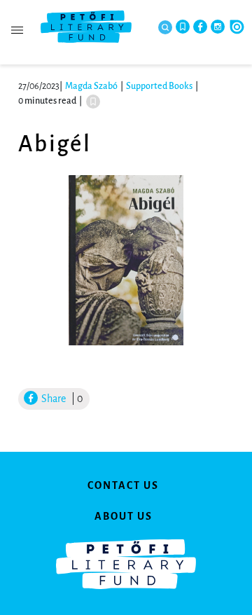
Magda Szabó (91, 86)
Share (52, 398)
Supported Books (159, 86)
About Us (123, 516)
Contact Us (123, 485)
